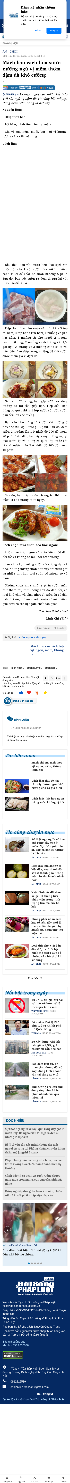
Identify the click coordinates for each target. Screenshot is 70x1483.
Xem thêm (34, 978)
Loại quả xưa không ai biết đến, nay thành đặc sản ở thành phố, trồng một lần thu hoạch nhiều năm (47, 873)
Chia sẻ (63, 1481)
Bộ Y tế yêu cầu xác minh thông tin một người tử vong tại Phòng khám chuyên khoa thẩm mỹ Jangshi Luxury (35, 1148)
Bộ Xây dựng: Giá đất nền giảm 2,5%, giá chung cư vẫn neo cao (46, 1045)
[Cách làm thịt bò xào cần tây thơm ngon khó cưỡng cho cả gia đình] (17, 786)
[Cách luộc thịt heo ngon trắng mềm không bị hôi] (17, 804)
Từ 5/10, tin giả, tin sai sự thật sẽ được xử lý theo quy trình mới (47, 1003)
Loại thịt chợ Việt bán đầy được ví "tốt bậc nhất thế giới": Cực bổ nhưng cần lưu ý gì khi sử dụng (46, 953)
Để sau (38, 30)
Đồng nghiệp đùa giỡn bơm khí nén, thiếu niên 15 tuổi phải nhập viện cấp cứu (33, 1193)
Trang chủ (7, 1481)
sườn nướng (33, 667)
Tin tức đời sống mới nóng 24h (22, 1245)
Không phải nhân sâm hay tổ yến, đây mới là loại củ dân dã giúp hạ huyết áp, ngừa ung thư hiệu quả (47, 926)
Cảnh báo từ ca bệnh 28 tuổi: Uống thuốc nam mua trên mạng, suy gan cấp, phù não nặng (34, 1180)
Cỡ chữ (34, 1481)
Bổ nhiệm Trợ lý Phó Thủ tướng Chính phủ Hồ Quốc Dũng (46, 1025)
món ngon (16, 667)
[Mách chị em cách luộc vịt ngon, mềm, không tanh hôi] (16, 652)
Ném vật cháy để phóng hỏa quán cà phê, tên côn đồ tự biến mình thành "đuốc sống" (34, 1252)
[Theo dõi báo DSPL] (35, 87)
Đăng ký (54, 30)
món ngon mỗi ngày (32, 637)
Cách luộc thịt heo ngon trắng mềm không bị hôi (47, 800)
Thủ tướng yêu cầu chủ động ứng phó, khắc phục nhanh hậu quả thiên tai (47, 1092)
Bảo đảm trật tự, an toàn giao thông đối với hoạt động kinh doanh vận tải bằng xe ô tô (47, 1069)
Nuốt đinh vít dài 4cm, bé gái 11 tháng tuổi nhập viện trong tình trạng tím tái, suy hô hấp (46, 899)
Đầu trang (43, 1394)
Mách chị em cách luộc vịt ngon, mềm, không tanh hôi (47, 650)
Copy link (21, 1481)
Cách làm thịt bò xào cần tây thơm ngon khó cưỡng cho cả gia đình (47, 784)
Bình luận (49, 1481)
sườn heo (50, 667)
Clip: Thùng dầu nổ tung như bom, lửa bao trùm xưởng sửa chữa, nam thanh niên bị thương (34, 1164)
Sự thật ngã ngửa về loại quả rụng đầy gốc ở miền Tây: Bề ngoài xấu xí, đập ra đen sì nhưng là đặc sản (48, 846)
